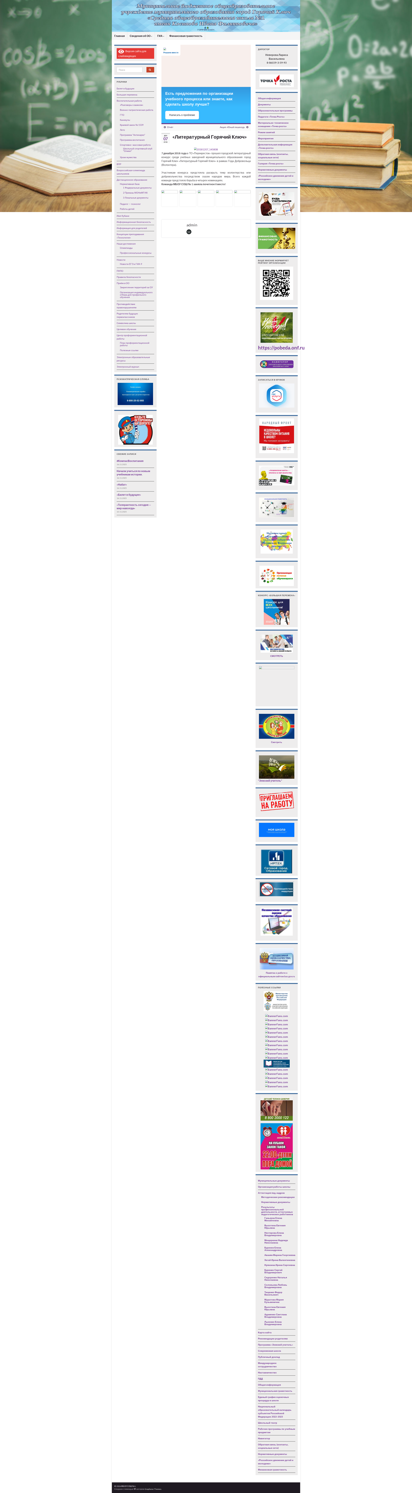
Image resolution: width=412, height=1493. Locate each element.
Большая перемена (127, 94)
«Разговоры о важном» (131, 105)
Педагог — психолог (130, 204)
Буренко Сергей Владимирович (273, 1271)
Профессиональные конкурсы (135, 252)
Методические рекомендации (278, 1197)
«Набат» (122, 484)
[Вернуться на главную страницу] (206, 16)
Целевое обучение (126, 329)
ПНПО (120, 270)
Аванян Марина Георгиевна (279, 1255)
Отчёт (170, 127)
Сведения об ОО (140, 35)
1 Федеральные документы (137, 187)
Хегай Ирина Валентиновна (279, 1260)
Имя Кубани (123, 215)
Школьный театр (267, 1422)
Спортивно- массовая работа (135, 144)
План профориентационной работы (134, 344)
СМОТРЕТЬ (276, 656)
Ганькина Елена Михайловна (273, 1219)
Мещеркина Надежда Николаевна (276, 1241)
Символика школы (126, 323)
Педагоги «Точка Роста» (271, 116)
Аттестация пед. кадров (271, 1192)
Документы (264, 104)
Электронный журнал (128, 366)
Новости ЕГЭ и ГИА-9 (131, 264)
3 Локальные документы (135, 197)
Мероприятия (265, 138)
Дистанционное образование (132, 179)
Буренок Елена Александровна (273, 1248)
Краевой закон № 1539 (132, 124)
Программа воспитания (132, 139)
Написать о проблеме (182, 115)
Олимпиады (126, 247)
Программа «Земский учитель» (275, 1344)
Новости (121, 259)
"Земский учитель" (270, 780)
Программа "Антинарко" (132, 134)
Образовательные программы (275, 110)
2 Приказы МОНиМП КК (135, 192)
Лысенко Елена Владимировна (273, 1323)
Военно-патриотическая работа (136, 110)
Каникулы (125, 119)
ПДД (260, 1378)
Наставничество (267, 1372)
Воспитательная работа (129, 100)
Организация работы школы (274, 1186)
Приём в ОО (123, 283)
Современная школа (269, 1350)
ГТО (122, 114)
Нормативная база (130, 184)
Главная (119, 35)
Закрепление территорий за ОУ (136, 287)
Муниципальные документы (274, 1180)
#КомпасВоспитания (130, 460)
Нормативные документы (272, 169)
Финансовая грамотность (185, 35)
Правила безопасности (129, 277)
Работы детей (127, 209)
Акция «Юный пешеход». (232, 127)
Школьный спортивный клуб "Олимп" (137, 149)
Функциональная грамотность (275, 1390)
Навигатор (264, 1438)
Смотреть (276, 742)
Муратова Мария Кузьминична (274, 1300)
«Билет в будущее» (129, 494)
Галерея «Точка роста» (271, 163)
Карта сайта (265, 1332)
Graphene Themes (153, 1489)
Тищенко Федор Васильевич (273, 1293)
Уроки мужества (128, 157)
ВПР (119, 164)
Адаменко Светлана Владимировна (275, 1315)
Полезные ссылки (129, 350)
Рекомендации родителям (273, 1338)
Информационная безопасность (134, 222)
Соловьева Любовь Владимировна (275, 1286)
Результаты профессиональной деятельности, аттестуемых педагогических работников (277, 1211)
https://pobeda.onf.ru (281, 347)
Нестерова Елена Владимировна (274, 1234)
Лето (122, 129)
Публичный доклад (269, 1357)
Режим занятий (266, 132)
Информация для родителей (132, 228)
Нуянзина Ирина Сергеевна (279, 1265)
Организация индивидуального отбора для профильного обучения (136, 294)
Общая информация (269, 98)
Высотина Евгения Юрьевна (275, 1226)
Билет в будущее (125, 88)
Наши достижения (126, 243)
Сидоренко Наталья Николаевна (275, 1278)
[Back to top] (405, 1486)
